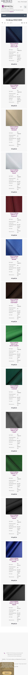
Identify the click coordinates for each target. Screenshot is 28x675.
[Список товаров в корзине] (25, 8)
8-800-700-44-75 (6, 1)
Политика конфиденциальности (7, 668)
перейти (12, 11)
